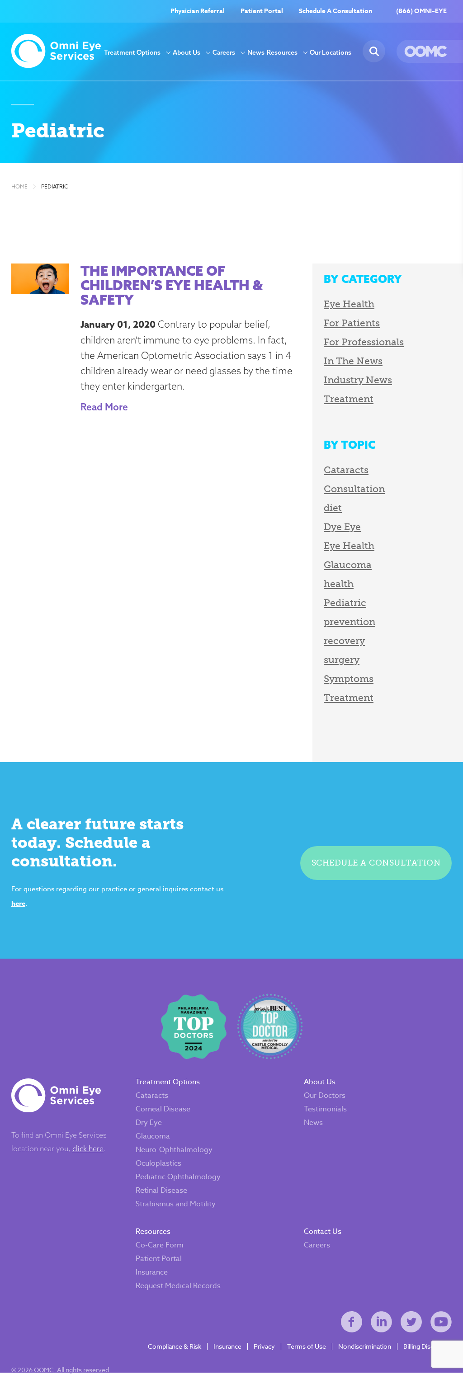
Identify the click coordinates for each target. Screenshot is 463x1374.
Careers (224, 52)
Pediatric (54, 186)
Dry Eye (149, 1122)
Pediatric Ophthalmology (178, 1177)
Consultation (354, 488)
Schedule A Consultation (335, 11)
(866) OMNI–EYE (421, 11)
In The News (353, 361)
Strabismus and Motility (176, 1204)
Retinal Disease (161, 1190)
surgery (341, 659)
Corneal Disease (163, 1109)
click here (88, 1148)
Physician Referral (197, 11)
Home (19, 186)
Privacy (264, 1346)
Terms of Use (306, 1346)
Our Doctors (324, 1095)
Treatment (348, 399)
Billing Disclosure (427, 1346)
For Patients (352, 323)
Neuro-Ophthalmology (174, 1149)
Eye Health (349, 304)
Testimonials (325, 1109)
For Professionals (364, 342)
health (339, 583)
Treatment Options (132, 52)
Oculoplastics (158, 1163)
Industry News (358, 380)
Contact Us (322, 1231)
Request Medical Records (178, 1285)
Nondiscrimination (364, 1346)
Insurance (152, 1272)
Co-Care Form (160, 1245)
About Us (186, 52)
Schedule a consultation (376, 863)
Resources (282, 52)
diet (333, 507)
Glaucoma (348, 564)
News (256, 52)
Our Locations (330, 52)
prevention (349, 621)
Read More (104, 407)
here (18, 903)
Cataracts (346, 469)
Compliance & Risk (174, 1346)
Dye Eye (342, 526)
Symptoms (348, 678)
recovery (344, 640)
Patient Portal (262, 11)
